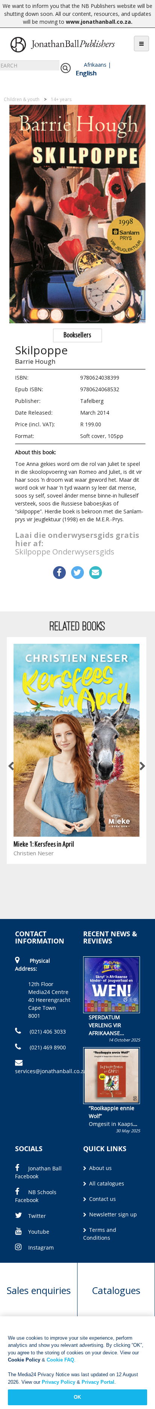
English (86, 73)
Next (142, 766)
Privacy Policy (58, 1382)
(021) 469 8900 (47, 1047)
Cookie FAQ (60, 1360)
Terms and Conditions (99, 1233)
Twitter (37, 1215)
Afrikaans (95, 64)
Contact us (102, 1198)
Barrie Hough (35, 361)
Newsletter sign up (112, 1214)
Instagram (41, 1247)
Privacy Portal (98, 1382)
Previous (11, 766)
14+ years (61, 99)
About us (100, 1168)
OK (77, 1397)
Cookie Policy (24, 1360)
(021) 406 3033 (47, 1031)
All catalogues (106, 1183)
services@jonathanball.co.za (51, 1071)
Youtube (38, 1231)
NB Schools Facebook (35, 1196)
